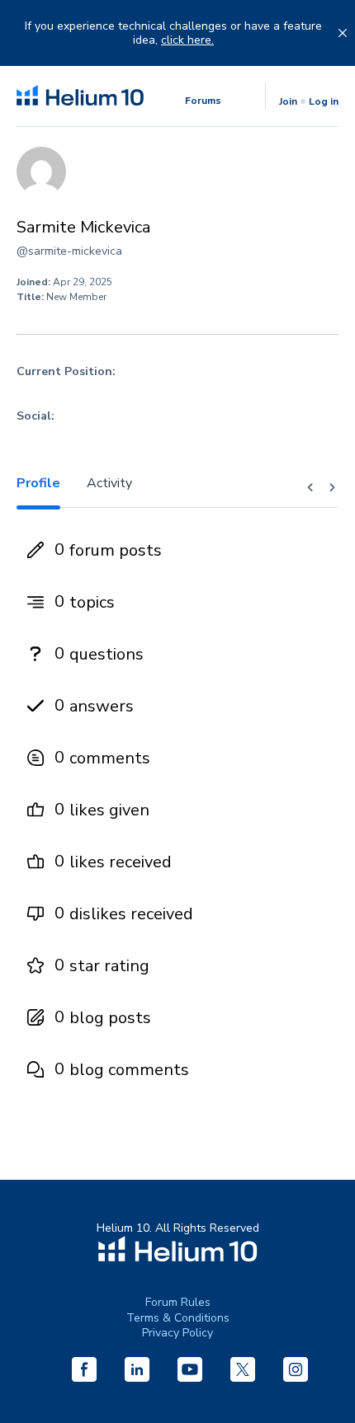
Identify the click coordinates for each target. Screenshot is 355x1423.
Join (288, 101)
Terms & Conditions (178, 1318)
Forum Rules (178, 1302)
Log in (323, 101)
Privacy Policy (177, 1333)
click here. (187, 40)
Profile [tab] (38, 483)
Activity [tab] (109, 483)
